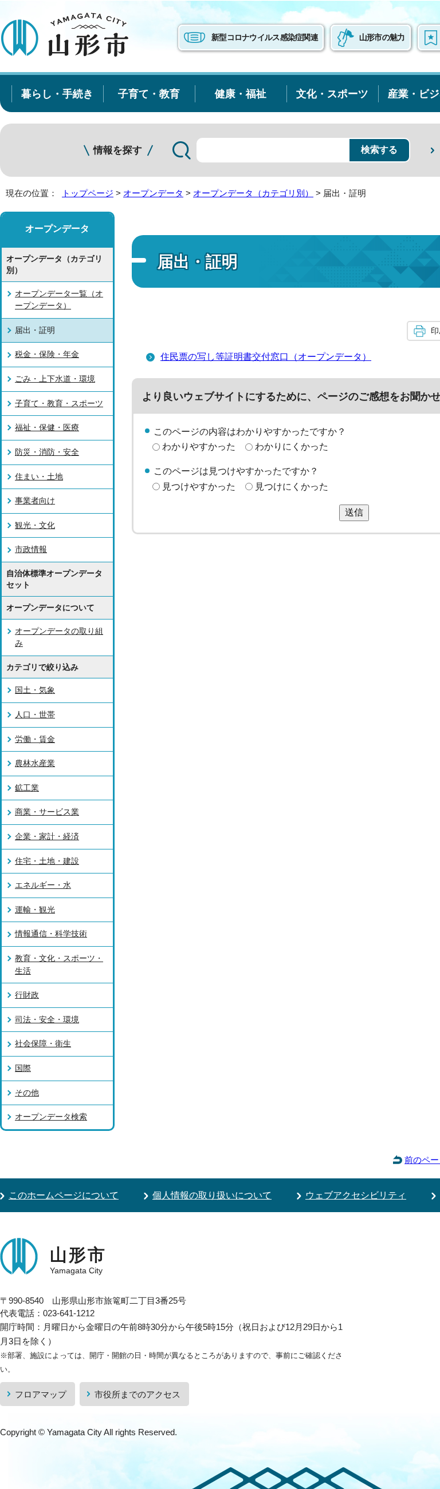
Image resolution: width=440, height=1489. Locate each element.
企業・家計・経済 (47, 836)
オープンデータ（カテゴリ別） (253, 193)
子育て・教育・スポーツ (59, 403)
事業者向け (35, 500)
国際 (23, 1068)
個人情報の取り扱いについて (212, 1195)
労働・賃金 (35, 739)
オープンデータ (153, 193)
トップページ (87, 193)
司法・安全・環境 (47, 1019)
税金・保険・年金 (47, 354)
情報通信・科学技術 (51, 933)
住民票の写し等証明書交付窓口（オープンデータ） (265, 357)
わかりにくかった (291, 446)
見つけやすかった (198, 486)
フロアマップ (40, 1394)
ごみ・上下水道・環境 (55, 378)
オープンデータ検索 (51, 1116)
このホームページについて (64, 1195)
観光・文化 (35, 525)
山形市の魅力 (382, 37)
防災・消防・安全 (47, 451)
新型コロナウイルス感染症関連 (264, 37)
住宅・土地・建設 (47, 860)
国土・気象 (35, 689)
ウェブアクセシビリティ (355, 1195)
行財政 (27, 994)
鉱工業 (27, 787)
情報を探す (117, 150)
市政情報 (31, 549)
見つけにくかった (291, 486)
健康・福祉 (240, 94)
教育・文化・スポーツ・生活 (59, 964)
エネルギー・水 (43, 885)
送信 (354, 512)
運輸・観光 (35, 909)
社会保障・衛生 (43, 1043)
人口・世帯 (35, 714)
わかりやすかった (198, 446)
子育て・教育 (149, 94)
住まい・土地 (39, 476)
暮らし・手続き (57, 94)
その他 (27, 1092)
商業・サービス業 (47, 811)
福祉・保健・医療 (47, 427)
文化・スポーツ (332, 94)
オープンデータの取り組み (59, 637)
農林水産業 (35, 763)
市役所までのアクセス (137, 1394)
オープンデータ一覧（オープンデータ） (59, 300)
